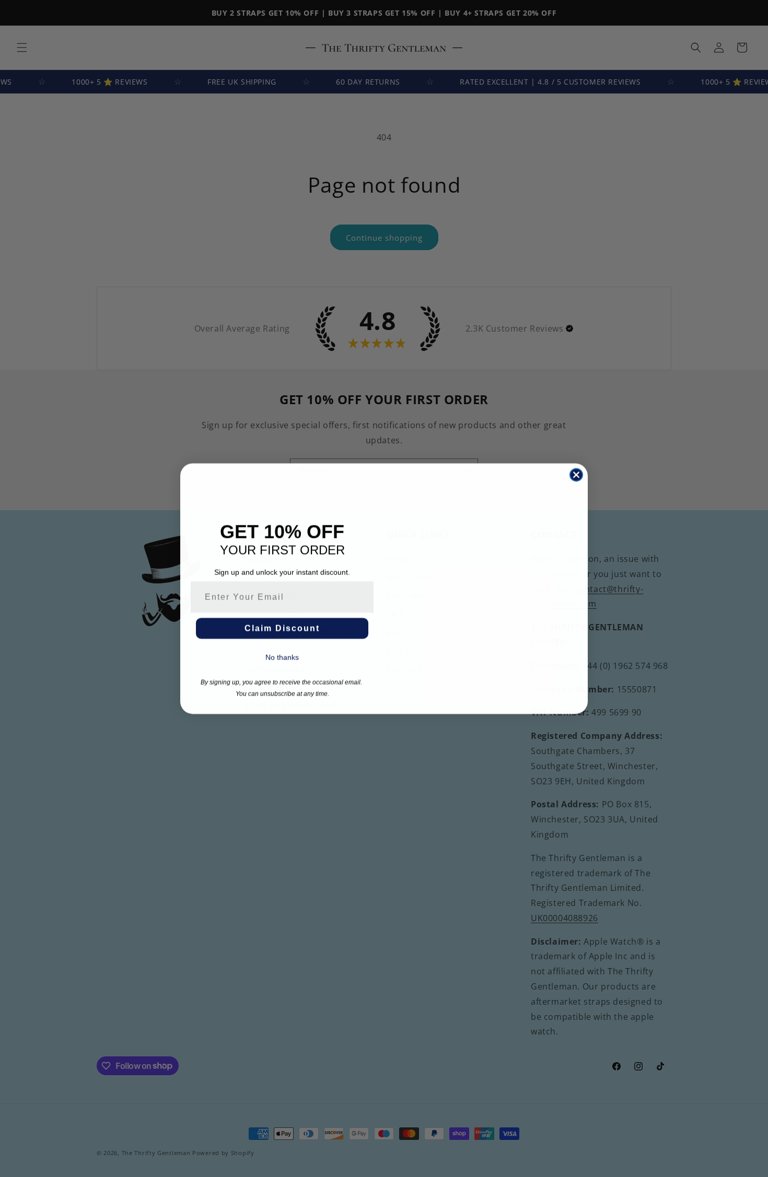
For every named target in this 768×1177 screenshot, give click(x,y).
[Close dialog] (576, 474)
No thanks (282, 657)
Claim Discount (282, 627)
